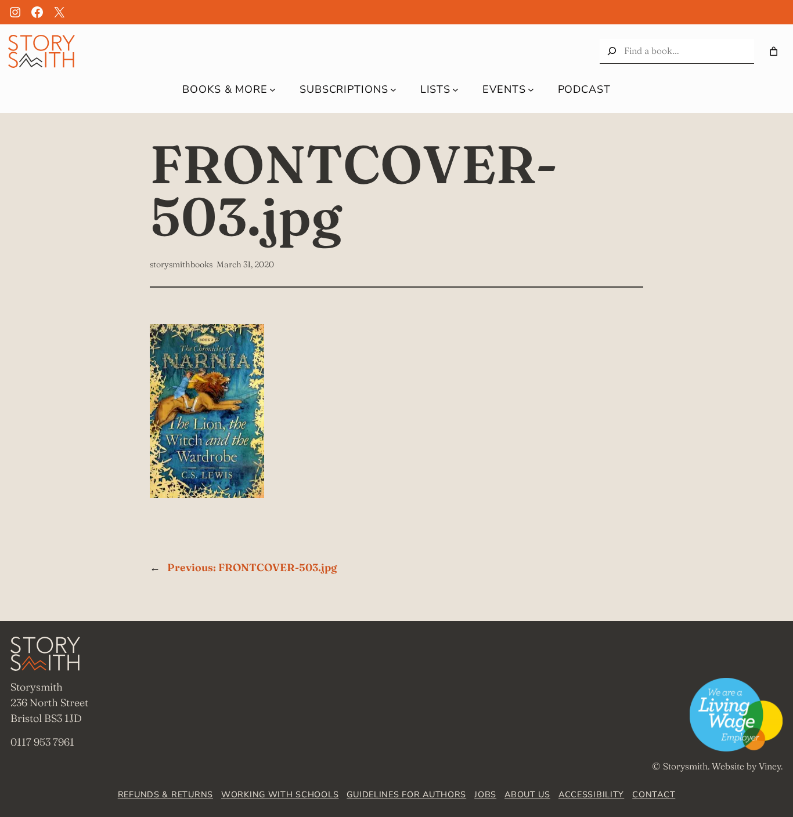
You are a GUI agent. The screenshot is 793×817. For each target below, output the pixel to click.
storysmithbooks (181, 264)
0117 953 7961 (42, 742)
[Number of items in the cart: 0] (773, 51)
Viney (770, 766)
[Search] (612, 51)
